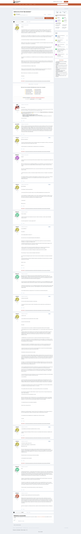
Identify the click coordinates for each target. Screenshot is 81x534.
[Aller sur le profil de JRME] (17, 107)
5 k (17, 162)
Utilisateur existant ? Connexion (58, 1)
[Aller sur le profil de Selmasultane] (62, 21)
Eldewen (17, 493)
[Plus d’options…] (52, 25)
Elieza (65, 17)
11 (17, 500)
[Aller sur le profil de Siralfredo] (56, 44)
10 (17, 219)
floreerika (59, 55)
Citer (23, 78)
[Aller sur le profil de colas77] (56, 40)
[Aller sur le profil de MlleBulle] (17, 158)
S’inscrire (66, 1)
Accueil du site (16, 4)
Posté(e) (24, 104)
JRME (17, 104)
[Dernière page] (24, 21)
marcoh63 (17, 124)
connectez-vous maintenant (41, 516)
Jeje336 (59, 51)
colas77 (59, 41)
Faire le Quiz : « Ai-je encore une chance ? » (38, 97)
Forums (20, 4)
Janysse (17, 24)
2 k (17, 32)
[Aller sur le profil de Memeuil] (17, 215)
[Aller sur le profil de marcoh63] (17, 127)
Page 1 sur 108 (28, 21)
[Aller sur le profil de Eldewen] (17, 496)
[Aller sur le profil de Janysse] (15, 15)
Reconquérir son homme (29, 93)
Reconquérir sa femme (38, 92)
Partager (44, 14)
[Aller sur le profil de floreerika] (56, 54)
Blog (23, 4)
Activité (34, 4)
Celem (59, 37)
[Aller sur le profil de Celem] (56, 36)
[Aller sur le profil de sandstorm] (56, 21)
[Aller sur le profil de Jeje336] (56, 49)
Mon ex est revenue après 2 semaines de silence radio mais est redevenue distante (61, 49)
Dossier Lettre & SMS (38, 89)
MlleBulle (17, 154)
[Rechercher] (67, 4)
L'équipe (26, 4)
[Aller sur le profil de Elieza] (63, 18)
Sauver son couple (28, 92)
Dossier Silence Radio (29, 89)
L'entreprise (30, 4)
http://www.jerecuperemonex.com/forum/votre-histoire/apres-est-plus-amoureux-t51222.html (37, 151)
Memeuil (17, 273)
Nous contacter (40, 531)
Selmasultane (66, 20)
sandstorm (58, 20)
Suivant (22, 21)
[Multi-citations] (21, 78)
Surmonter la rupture (38, 93)
